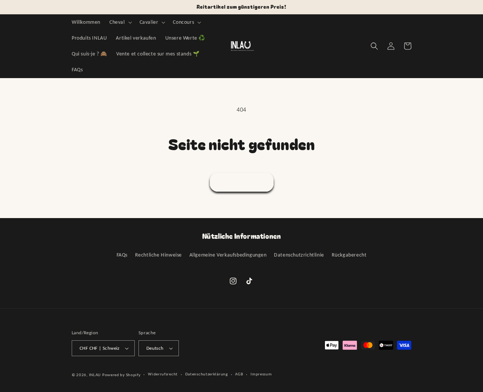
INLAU (95, 374)
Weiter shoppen (241, 182)
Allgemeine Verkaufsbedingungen (228, 255)
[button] (120, 22)
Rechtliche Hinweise (158, 255)
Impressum (261, 374)
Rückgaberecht (349, 255)
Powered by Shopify (121, 374)
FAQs (122, 255)
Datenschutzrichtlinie (299, 255)
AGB (239, 374)
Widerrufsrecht (163, 374)
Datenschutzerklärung (206, 374)
